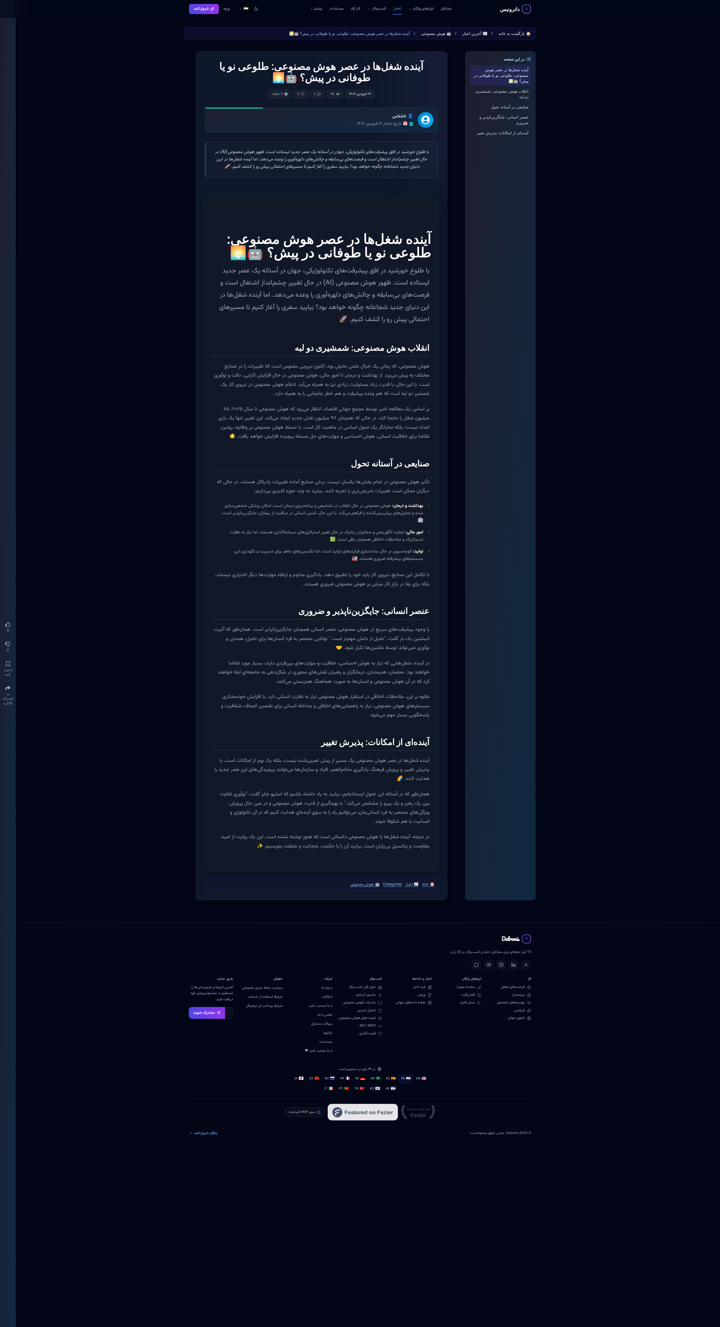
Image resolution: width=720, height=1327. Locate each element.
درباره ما (326, 988)
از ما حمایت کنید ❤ (318, 1051)
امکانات (327, 997)
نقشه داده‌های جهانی (411, 1002)
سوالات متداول (321, 1024)
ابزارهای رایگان (423, 9)
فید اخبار (419, 987)
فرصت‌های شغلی (513, 987)
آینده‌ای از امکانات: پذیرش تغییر (502, 132)
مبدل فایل (467, 1002)
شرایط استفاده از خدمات (265, 997)
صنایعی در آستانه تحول (509, 106)
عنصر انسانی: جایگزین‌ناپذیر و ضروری (504, 120)
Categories (392, 884)
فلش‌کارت (468, 995)
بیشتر (314, 10)
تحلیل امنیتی (366, 1010)
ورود (226, 9)
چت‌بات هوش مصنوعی (359, 1002)
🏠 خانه (428, 884)
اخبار (397, 9)
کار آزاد (355, 9)
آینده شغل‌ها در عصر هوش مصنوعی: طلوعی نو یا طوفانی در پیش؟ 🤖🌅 (501, 75)
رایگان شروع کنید (205, 1133)
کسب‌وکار (379, 9)
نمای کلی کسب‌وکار (362, 987)
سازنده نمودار (465, 987)
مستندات (336, 9)
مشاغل (446, 9)
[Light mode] (256, 9)
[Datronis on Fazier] (418, 1112)
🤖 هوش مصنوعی (436, 33)
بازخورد (327, 1033)
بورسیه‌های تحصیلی (511, 1002)
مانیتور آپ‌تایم (366, 995)
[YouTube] (489, 965)
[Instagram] (501, 965)
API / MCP (367, 1026)
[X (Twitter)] (526, 965)
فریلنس (519, 1010)
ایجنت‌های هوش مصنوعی (357, 1018)
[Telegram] (476, 965)
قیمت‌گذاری (367, 1033)
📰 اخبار (411, 884)
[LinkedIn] (513, 965)
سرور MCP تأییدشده (302, 1112)
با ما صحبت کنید (320, 1006)
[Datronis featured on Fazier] (363, 1112)
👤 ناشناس (402, 116)
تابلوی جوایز (516, 1018)
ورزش (422, 995)
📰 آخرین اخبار (474, 33)
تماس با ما (325, 1015)
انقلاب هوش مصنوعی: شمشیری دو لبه (501, 94)
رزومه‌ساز (518, 995)
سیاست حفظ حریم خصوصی (262, 988)
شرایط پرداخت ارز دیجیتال (264, 1006)
